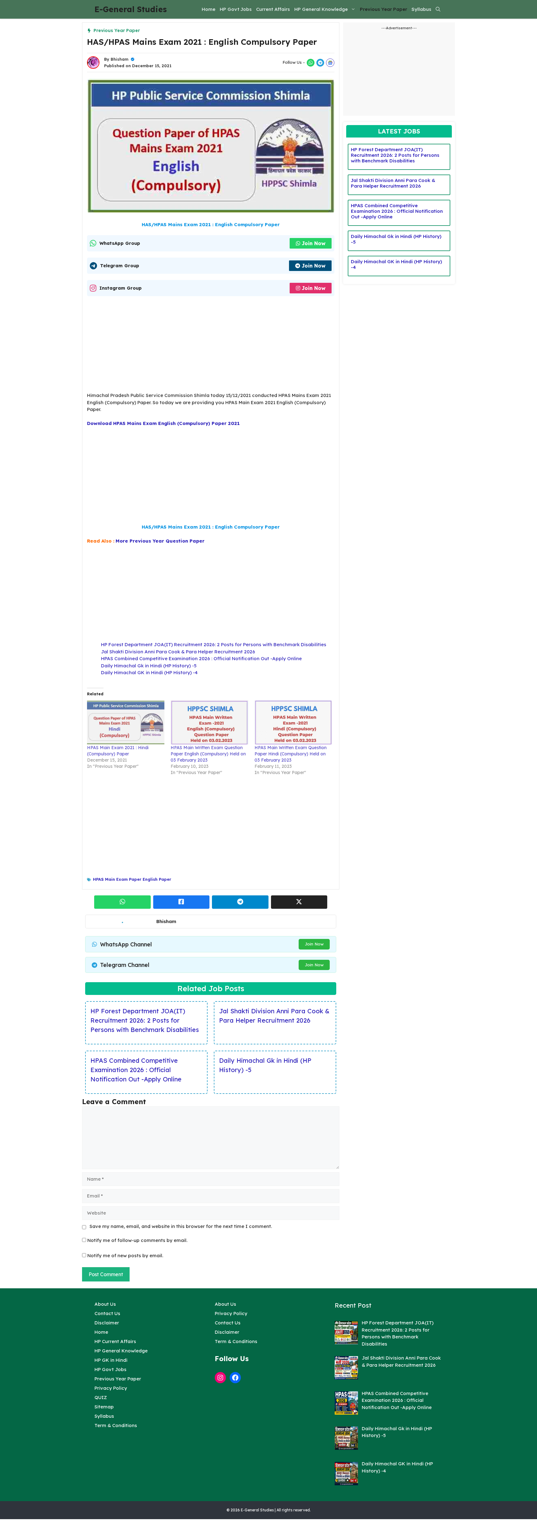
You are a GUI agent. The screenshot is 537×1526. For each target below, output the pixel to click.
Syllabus (421, 9)
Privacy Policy (110, 1388)
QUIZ (100, 1397)
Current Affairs (273, 9)
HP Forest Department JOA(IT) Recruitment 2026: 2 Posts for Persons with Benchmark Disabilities (213, 644)
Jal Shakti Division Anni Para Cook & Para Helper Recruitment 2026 (178, 652)
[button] (438, 9)
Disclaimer (106, 1323)
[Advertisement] (210, 346)
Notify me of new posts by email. (125, 1255)
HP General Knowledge (321, 9)
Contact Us (107, 1313)
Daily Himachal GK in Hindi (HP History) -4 (149, 672)
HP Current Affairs (115, 1341)
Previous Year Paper (383, 9)
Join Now (313, 243)
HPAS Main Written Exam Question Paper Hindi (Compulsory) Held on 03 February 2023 (291, 754)
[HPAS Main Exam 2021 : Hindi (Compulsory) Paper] (125, 722)
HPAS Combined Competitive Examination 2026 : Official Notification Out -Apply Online (201, 658)
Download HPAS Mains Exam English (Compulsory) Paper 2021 (163, 423)
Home (208, 9)
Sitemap (104, 1407)
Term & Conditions (115, 1425)
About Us (105, 1304)
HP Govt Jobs (236, 9)
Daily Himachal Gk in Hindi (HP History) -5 (148, 666)
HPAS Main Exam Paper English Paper (132, 879)
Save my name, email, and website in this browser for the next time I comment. (181, 1226)
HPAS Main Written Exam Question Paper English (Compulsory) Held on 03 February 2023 (208, 754)
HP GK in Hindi (110, 1360)
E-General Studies (130, 9)
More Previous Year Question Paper (160, 541)
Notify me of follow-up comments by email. (137, 1240)
